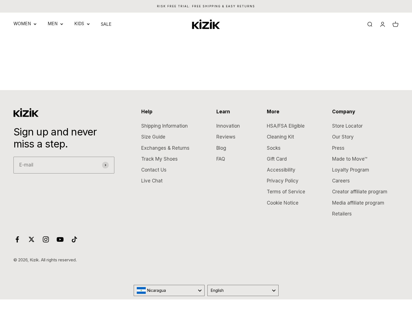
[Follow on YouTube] (60, 239)
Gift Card (277, 159)
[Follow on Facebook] (17, 239)
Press (338, 148)
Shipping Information (164, 126)
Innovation (228, 126)
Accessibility (281, 170)
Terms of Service (286, 191)
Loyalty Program (350, 170)
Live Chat (152, 181)
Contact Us (153, 170)
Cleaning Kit (280, 137)
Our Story (343, 137)
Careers (341, 181)
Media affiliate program (358, 203)
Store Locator (347, 126)
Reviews (225, 137)
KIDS (79, 23)
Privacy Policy (282, 181)
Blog (221, 148)
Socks (274, 148)
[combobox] (169, 290)
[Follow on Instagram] (46, 239)
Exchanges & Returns (165, 148)
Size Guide (153, 137)
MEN (52, 23)
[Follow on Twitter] (31, 239)
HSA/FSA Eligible (286, 126)
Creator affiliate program (359, 191)
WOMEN (22, 23)
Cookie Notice (282, 203)
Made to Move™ (349, 159)
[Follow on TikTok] (74, 239)
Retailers (342, 214)
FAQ (220, 159)
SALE (106, 24)
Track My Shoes (159, 159)
